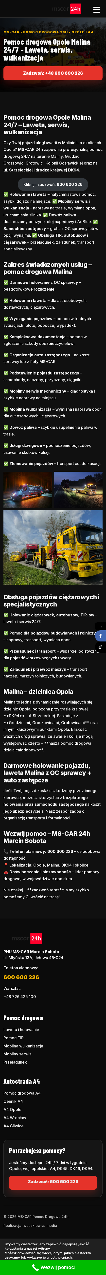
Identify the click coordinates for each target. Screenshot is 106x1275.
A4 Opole (12, 1109)
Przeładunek (15, 1062)
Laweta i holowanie (21, 1029)
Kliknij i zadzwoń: (53, 184)
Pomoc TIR (13, 1037)
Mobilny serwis (17, 1053)
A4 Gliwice (13, 1125)
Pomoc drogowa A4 (22, 1093)
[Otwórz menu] (97, 9)
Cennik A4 (13, 1101)
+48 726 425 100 (19, 996)
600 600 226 (21, 977)
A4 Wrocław (14, 1117)
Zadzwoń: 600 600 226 (53, 1181)
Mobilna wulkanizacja (23, 1045)
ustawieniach (61, 1257)
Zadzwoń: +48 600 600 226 (53, 73)
